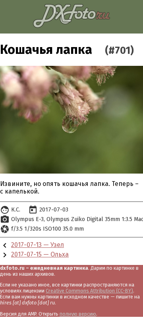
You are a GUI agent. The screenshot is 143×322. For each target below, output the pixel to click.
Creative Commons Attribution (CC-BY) (89, 291)
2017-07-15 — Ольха (40, 254)
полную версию (78, 314)
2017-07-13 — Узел (37, 245)
